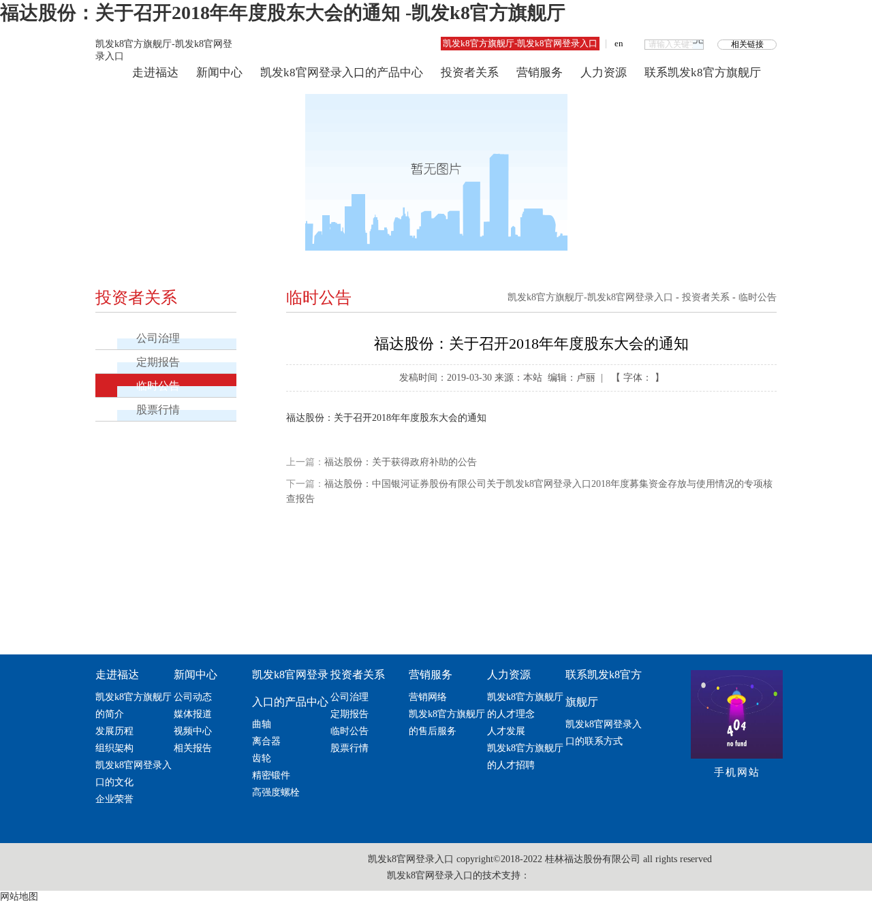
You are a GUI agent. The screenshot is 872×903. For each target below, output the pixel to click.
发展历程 (114, 731)
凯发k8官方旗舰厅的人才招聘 (525, 756)
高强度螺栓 (276, 792)
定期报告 (158, 362)
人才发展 (506, 731)
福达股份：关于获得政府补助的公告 (400, 462)
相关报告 (193, 748)
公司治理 (158, 338)
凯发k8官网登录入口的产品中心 (341, 72)
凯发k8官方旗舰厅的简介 (133, 705)
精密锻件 (271, 775)
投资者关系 (470, 72)
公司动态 (193, 697)
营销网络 (428, 697)
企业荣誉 (114, 799)
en (618, 43)
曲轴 (261, 724)
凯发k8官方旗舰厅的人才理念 (525, 705)
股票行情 (158, 409)
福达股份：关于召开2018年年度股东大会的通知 (386, 418)
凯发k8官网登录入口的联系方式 (603, 732)
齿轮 (261, 758)
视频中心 (193, 731)
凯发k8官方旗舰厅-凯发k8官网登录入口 (520, 43)
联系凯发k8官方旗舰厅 (702, 72)
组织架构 (114, 748)
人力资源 (603, 72)
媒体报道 (193, 714)
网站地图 (19, 896)
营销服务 (539, 72)
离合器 (266, 741)
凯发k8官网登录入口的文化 (133, 773)
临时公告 (158, 386)
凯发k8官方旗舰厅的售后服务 (447, 722)
